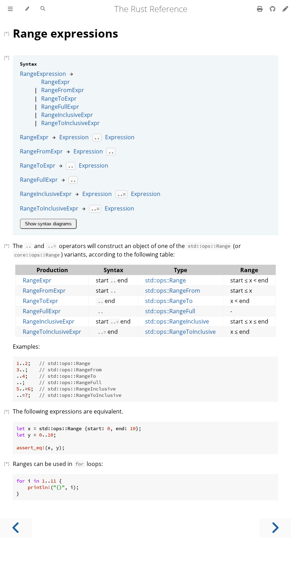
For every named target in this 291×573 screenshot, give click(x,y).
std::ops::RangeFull (170, 311)
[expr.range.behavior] (8, 245)
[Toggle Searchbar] (43, 9)
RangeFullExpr (60, 107)
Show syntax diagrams (48, 223)
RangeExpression (43, 74)
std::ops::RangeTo (169, 301)
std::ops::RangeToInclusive (180, 332)
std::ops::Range (165, 280)
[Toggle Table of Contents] (10, 9)
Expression (74, 137)
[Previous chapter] (16, 528)
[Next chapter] (275, 528)
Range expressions (65, 33)
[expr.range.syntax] (8, 57)
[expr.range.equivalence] (8, 411)
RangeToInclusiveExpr (70, 123)
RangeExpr (55, 82)
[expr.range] (8, 33)
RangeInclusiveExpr (67, 115)
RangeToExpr (59, 98)
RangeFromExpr (62, 90)
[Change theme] (27, 9)
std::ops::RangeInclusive (177, 321)
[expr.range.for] (8, 463)
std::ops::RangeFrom (172, 290)
